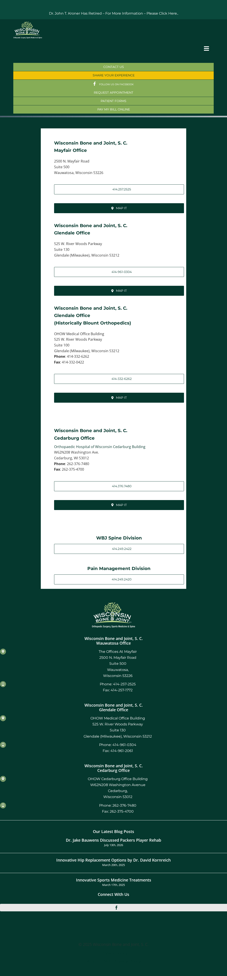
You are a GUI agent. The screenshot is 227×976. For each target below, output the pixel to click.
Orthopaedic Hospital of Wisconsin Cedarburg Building (99, 446)
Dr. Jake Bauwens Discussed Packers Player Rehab (113, 840)
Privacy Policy (113, 953)
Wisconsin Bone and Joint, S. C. (90, 143)
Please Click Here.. (162, 13)
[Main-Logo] (27, 23)
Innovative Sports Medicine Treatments (113, 880)
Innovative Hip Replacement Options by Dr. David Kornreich (113, 860)
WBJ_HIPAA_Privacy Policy (113, 961)
